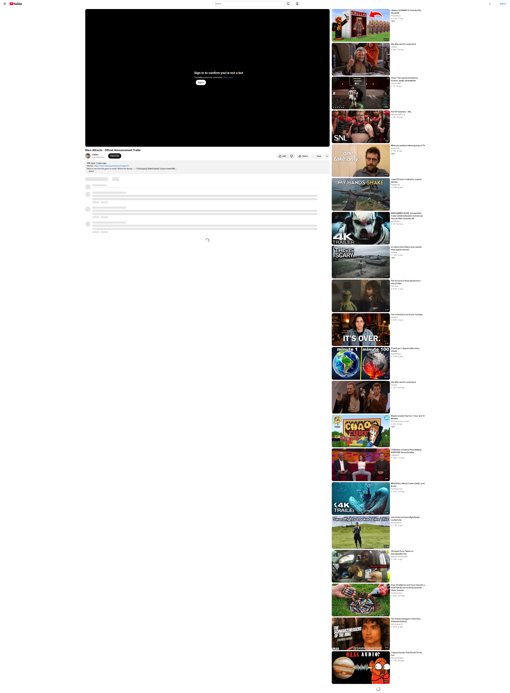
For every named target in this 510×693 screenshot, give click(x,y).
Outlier (95, 154)
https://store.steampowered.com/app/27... (112, 166)
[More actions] (327, 156)
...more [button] (90, 171)
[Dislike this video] (291, 156)
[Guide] (4, 3)
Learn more (228, 77)
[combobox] (249, 3)
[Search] (288, 3)
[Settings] (490, 3)
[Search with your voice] (297, 3)
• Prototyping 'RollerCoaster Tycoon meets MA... (156, 169)
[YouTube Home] (15, 3)
